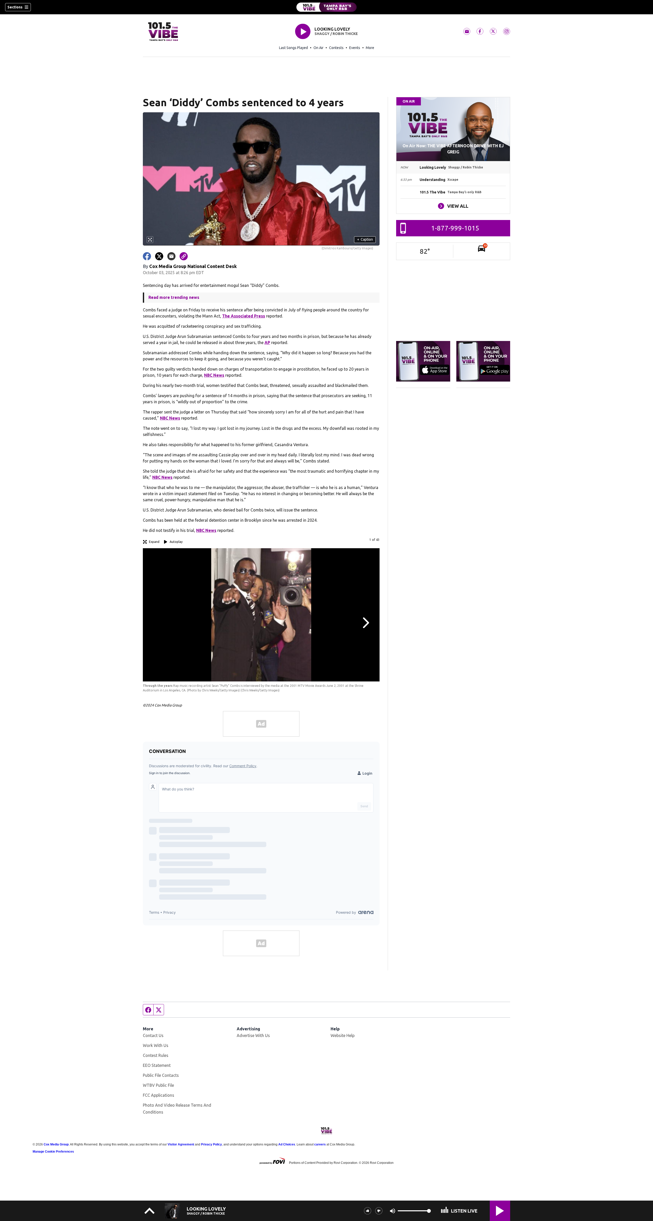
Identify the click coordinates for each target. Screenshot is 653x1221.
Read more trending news (173, 297)
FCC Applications (158, 1095)
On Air (318, 48)
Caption (365, 239)
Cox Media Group (56, 1144)
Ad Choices (286, 1144)
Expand (154, 541)
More (370, 48)
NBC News (214, 375)
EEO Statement (157, 1065)
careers (320, 1144)
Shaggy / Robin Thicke (336, 34)
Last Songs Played (293, 48)
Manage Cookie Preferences (53, 1151)
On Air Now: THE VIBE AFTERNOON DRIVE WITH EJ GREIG (453, 148)
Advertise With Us (253, 1035)
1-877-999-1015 (455, 228)
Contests (336, 48)
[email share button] (171, 256)
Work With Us (155, 1045)
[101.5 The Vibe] (326, 7)
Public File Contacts (161, 1075)
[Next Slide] (365, 623)
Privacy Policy (211, 1144)
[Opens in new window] (423, 361)
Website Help (343, 1035)
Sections (14, 7)
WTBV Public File (158, 1085)
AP (267, 342)
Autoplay (176, 541)
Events (354, 48)
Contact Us (153, 1035)
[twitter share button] (159, 256)
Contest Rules (155, 1055)
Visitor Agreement (181, 1144)
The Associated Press (243, 316)
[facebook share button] (147, 256)
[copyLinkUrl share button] (184, 256)
